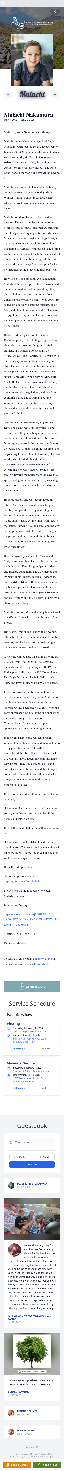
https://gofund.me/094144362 (21, 881)
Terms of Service (41, 1456)
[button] (32, 1219)
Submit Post (32, 1164)
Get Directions (19, 1048)
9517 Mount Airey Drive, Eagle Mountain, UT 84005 (29, 1040)
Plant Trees (45, 1048)
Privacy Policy (23, 1456)
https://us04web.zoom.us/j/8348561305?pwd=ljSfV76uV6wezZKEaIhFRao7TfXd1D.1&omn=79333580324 (31, 919)
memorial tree (43, 958)
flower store (41, 964)
